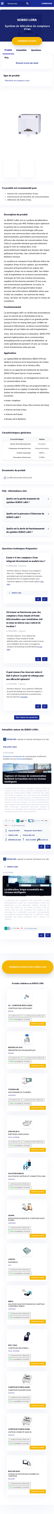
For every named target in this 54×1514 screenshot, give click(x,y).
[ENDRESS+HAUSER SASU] (6, 820)
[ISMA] (30, 820)
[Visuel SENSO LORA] (27, 124)
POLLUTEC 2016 (10, 747)
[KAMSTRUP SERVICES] (6, 825)
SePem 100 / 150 (28, 835)
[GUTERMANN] (10, 825)
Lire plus (24, 697)
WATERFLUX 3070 (14, 840)
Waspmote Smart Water (33, 831)
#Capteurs (7, 756)
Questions (36, 50)
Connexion (46, 3)
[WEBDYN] (42, 820)
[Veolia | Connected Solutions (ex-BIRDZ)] (22, 928)
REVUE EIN (11, 739)
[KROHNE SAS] (10, 820)
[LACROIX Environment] (18, 820)
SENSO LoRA (16, 593)
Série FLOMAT (31, 840)
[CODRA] (38, 820)
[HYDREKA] (34, 820)
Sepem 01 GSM (14, 831)
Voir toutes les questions (27, 717)
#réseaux (18, 756)
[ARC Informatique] (46, 820)
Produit (8, 50)
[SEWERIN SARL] (22, 820)
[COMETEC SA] (14, 820)
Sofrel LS (44, 840)
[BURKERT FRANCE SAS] (26, 820)
